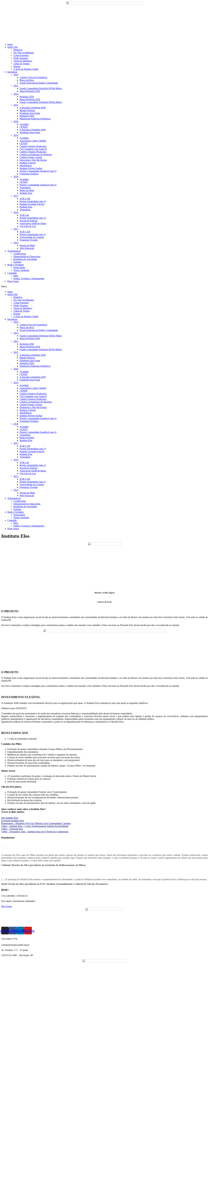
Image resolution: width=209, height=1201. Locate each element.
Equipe (16, 66)
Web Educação (27, 248)
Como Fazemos (21, 55)
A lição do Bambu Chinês (25, 69)
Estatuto (17, 262)
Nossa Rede (19, 267)
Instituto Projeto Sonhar (31, 168)
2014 (15, 242)
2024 (15, 74)
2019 (15, 135)
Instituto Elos (26, 193)
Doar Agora (13, 281)
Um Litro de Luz (28, 226)
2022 (15, 94)
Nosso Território (21, 270)
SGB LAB (25, 198)
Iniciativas (12, 72)
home (10, 44)
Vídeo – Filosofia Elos (12, 829)
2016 (15, 212)
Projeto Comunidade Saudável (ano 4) (38, 185)
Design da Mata (27, 245)
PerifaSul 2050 (27, 96)
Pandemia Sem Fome (30, 113)
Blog (15, 275)
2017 (15, 196)
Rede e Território (15, 264)
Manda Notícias (27, 110)
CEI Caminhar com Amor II (33, 149)
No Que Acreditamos (23, 52)
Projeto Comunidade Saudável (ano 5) (38, 171)
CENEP (24, 127)
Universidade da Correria (32, 237)
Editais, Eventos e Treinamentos (28, 278)
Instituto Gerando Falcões (32, 204)
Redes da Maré (27, 190)
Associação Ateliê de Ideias (33, 223)
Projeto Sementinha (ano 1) (33, 234)
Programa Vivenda (29, 240)
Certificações (19, 253)
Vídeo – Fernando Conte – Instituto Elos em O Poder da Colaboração (34, 831)
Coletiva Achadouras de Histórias (36, 154)
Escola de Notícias (28, 220)
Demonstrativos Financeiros (26, 256)
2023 (15, 85)
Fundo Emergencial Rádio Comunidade (39, 83)
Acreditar (24, 124)
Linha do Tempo (21, 63)
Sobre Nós (12, 47)
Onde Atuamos (20, 58)
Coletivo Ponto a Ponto (31, 157)
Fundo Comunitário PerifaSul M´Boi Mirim (41, 88)
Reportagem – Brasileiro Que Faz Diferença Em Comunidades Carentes (36, 823)
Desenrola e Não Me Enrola (33, 160)
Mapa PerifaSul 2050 (30, 91)
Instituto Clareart (28, 162)
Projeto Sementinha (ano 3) (33, 201)
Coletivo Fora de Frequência (33, 77)
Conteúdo (12, 273)
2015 (15, 229)
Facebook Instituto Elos (12, 820)
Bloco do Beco (27, 80)
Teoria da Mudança (22, 61)
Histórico (17, 50)
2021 (15, 105)
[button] (104, 286)
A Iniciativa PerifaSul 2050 (33, 107)
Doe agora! (9, 1198)
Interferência (26, 165)
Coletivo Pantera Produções (33, 146)
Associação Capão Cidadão (33, 140)
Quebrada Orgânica (29, 173)
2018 (15, 176)
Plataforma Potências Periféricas (35, 118)
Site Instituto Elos (9, 818)
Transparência (14, 251)
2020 (15, 121)
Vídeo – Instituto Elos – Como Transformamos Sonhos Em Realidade (34, 826)
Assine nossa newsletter (15, 1195)
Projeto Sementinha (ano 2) (33, 218)
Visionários (25, 187)
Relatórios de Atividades (25, 259)
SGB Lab (24, 215)
